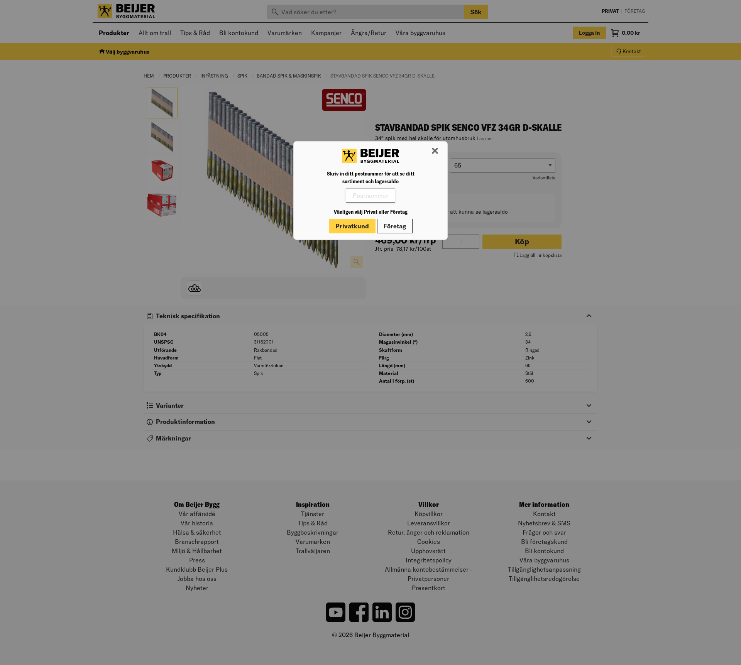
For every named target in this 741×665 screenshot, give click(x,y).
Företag (395, 226)
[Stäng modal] (435, 151)
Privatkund (352, 226)
